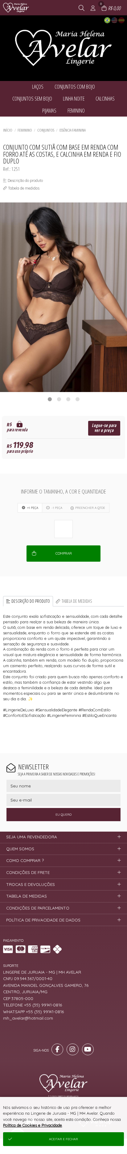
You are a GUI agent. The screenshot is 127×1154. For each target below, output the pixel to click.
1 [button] (50, 399)
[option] (63, 297)
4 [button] (77, 399)
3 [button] (68, 399)
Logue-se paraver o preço (104, 428)
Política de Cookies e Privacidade (32, 1125)
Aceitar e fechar (63, 1139)
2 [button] (59, 399)
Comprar (63, 553)
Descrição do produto (30, 601)
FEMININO (25, 130)
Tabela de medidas (77, 601)
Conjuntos (45, 130)
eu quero (63, 815)
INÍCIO (7, 130)
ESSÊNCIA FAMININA (72, 130)
